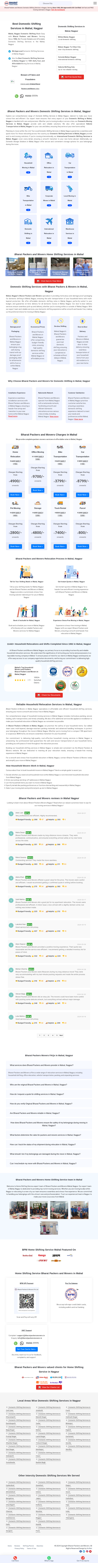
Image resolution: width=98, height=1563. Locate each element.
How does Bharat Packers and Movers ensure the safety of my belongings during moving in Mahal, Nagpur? (49, 1124)
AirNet (89, 1548)
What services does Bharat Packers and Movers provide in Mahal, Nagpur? (41, 1065)
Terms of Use (31, 1548)
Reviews (17, 1546)
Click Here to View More (51, 281)
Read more (12, 416)
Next (61, 1035)
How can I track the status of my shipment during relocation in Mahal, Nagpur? (43, 1145)
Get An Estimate (58, 10)
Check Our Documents (50, 695)
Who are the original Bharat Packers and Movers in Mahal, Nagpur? (38, 1085)
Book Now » (15, 495)
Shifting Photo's (28, 1546)
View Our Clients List (51, 1387)
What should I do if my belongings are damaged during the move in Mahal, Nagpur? (45, 1154)
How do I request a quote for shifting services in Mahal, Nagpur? (37, 1094)
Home (10, 1546)
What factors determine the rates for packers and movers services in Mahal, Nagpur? (45, 1135)
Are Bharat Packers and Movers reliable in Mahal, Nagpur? (35, 1113)
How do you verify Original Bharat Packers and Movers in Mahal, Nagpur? (41, 1104)
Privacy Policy (19, 1548)
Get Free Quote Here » (26, 1349)
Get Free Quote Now (73, 77)
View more (54, 417)
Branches (40, 1546)
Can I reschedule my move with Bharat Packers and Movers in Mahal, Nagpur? (43, 1163)
